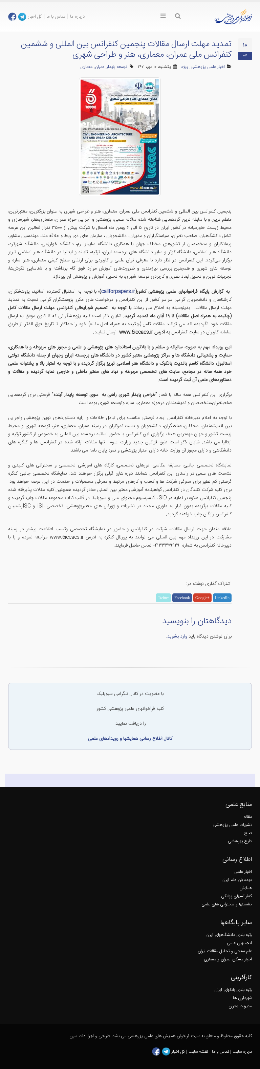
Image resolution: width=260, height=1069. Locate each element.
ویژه (184, 67)
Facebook (182, 597)
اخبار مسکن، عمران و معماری (228, 959)
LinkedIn (222, 597)
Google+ (202, 597)
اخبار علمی (243, 872)
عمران (99, 67)
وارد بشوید (177, 636)
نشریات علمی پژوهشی (232, 825)
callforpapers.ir (118, 292)
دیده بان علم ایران (236, 880)
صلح (248, 833)
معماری (86, 67)
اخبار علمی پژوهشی (208, 67)
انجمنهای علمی (239, 943)
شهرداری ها (242, 998)
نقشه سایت (199, 1051)
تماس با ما (55, 16)
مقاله (248, 817)
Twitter (163, 597)
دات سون (77, 1036)
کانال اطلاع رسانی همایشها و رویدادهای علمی (130, 739)
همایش (245, 888)
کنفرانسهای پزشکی (236, 896)
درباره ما (77, 16)
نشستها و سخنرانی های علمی (226, 904)
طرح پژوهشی (240, 841)
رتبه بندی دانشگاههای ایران (228, 935)
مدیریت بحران (240, 1006)
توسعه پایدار (117, 67)
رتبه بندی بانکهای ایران (233, 990)
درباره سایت (242, 1051)
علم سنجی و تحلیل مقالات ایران (225, 951)
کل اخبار (35, 16)
